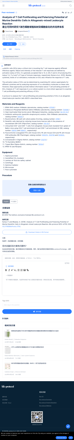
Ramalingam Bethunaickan (23, 39)
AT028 (52, 107)
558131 (14, 130)
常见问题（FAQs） (7, 403)
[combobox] (37, 305)
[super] (12, 270)
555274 (45, 135)
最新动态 (4, 396)
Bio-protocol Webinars (45, 405)
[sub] (15, 270)
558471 (23, 130)
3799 (58, 119)
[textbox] (37, 305)
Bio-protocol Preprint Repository (48, 402)
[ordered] (21, 270)
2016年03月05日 (15, 35)
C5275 (44, 140)
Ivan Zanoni (9, 39)
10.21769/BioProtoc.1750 (11, 226)
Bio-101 (41, 396)
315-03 (46, 123)
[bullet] (18, 270)
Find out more (61, 437)
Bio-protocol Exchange (45, 399)
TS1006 (66, 110)
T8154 (40, 144)
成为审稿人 (5, 400)
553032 (61, 135)
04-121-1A (64, 112)
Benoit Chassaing (38, 39)
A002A (20, 117)
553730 (52, 135)
